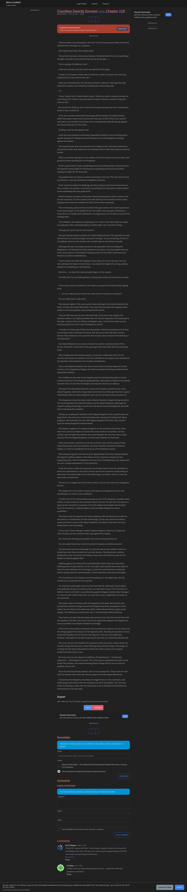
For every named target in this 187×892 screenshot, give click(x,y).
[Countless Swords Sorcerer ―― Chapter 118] (93, 19)
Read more (69, 857)
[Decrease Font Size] (175, 3)
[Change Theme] (169, 3)
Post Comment (122, 835)
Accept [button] (179, 887)
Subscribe (123, 776)
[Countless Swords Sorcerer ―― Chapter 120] (97, 19)
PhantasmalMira (73, 14)
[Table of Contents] (90, 19)
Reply (67, 860)
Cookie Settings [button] (164, 887)
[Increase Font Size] (181, 3)
